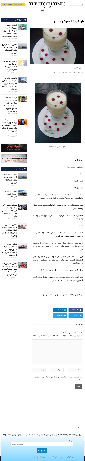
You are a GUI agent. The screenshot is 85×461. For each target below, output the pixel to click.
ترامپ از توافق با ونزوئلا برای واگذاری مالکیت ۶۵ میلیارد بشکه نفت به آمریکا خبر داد (9, 83)
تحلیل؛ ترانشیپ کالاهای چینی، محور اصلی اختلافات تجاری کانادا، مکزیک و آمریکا (9, 230)
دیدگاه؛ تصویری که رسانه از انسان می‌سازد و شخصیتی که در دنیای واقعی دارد (9, 210)
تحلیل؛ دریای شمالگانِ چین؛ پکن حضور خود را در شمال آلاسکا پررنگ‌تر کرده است (9, 249)
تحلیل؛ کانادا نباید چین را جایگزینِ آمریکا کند (10, 194)
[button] (42, 11)
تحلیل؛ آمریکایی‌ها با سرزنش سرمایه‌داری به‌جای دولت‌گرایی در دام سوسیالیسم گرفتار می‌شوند (9, 269)
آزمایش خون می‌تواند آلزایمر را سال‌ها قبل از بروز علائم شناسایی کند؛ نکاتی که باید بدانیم (9, 31)
